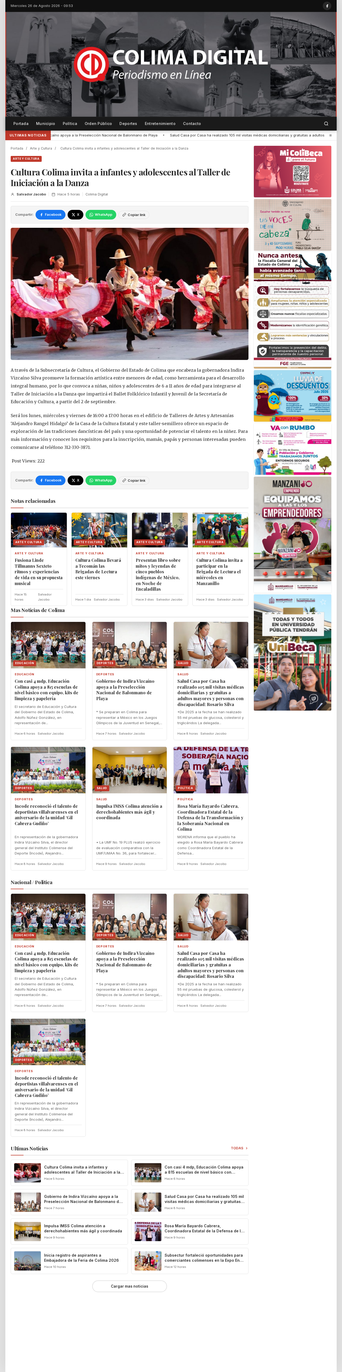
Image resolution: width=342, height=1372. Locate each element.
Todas (237, 1148)
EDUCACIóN (24, 674)
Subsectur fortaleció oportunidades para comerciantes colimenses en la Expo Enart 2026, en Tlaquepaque (205, 1260)
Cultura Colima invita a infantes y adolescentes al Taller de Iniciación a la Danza (82, 1172)
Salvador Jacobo (31, 194)
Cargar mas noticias (129, 1286)
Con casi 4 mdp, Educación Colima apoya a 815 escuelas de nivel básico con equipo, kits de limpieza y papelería (46, 689)
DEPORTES (105, 674)
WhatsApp (103, 215)
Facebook (53, 215)
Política (70, 123)
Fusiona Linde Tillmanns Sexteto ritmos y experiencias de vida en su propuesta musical (39, 571)
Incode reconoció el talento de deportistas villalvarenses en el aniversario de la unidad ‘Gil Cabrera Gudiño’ (46, 814)
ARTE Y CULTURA (26, 158)
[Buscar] (326, 124)
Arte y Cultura (41, 148)
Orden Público (98, 123)
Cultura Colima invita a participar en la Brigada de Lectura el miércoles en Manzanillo (219, 571)
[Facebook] (327, 6)
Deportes (128, 123)
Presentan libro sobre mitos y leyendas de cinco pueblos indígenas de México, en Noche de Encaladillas (158, 574)
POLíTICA (185, 799)
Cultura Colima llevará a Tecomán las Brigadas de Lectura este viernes (98, 568)
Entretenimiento (160, 123)
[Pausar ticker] (330, 135)
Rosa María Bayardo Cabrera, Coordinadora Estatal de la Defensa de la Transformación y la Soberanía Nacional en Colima (210, 817)
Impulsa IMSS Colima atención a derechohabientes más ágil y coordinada (129, 811)
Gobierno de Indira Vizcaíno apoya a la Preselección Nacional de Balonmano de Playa (125, 689)
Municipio (45, 123)
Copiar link (136, 215)
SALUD (182, 674)
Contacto (192, 123)
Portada (21, 123)
